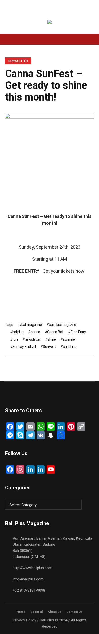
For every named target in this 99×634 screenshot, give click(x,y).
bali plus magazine (62, 324)
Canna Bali (55, 332)
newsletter (32, 339)
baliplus (17, 332)
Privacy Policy (24, 620)
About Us (54, 612)
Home (21, 612)
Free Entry (78, 332)
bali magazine (31, 324)
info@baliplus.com (28, 579)
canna (35, 332)
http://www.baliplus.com (32, 568)
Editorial (37, 612)
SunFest (49, 347)
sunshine (69, 347)
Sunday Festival (24, 347)
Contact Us (74, 612)
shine (52, 339)
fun (15, 339)
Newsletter (18, 61)
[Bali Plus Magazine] (49, 23)
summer (69, 339)
